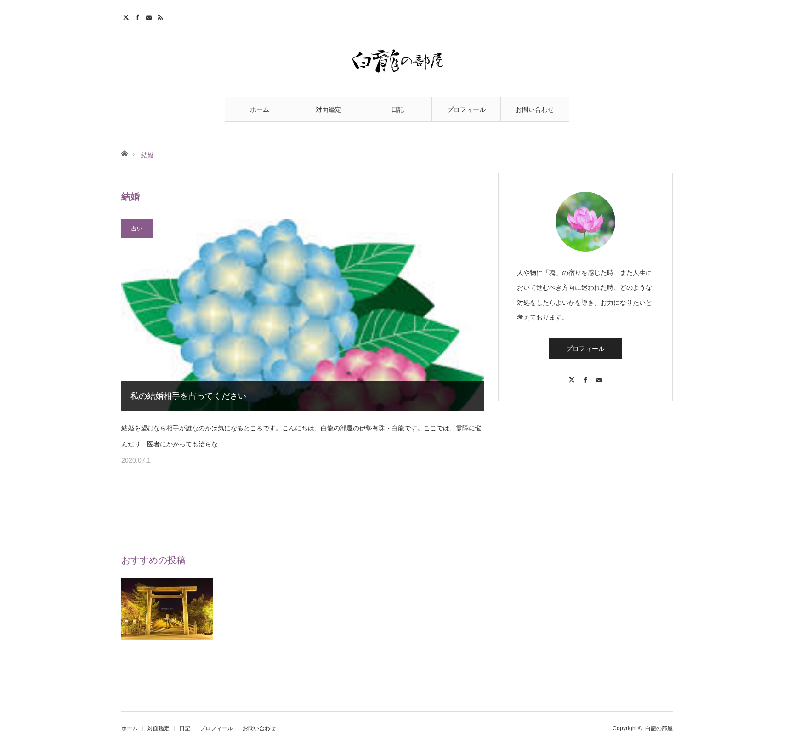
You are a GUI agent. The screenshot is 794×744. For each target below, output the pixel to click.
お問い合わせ (535, 109)
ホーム (259, 109)
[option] (167, 624)
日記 (397, 109)
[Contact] (599, 375)
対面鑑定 (328, 109)
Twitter (127, 16)
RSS (161, 16)
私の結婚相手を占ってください (188, 396)
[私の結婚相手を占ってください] (302, 315)
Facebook (138, 16)
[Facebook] (585, 375)
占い (136, 228)
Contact (150, 16)
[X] (571, 375)
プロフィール (466, 109)
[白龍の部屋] (397, 61)
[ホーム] (124, 152)
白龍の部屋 (659, 728)
